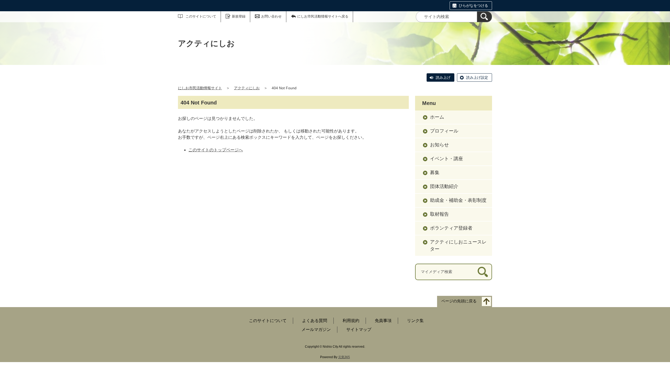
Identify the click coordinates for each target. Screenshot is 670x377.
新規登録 (238, 16)
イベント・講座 (446, 158)
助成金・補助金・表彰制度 (458, 200)
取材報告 (439, 214)
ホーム (437, 117)
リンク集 (415, 320)
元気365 (344, 357)
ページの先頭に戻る (459, 301)
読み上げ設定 (477, 77)
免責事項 (383, 320)
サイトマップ (358, 329)
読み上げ (443, 77)
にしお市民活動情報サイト (200, 88)
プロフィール (444, 131)
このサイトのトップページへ (215, 150)
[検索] (484, 16)
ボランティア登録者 (451, 228)
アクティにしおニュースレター (458, 245)
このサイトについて (201, 16)
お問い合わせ (271, 16)
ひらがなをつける (473, 5)
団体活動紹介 (444, 186)
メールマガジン (316, 329)
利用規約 (351, 320)
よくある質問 (314, 320)
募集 (434, 172)
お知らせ (439, 144)
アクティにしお (247, 88)
